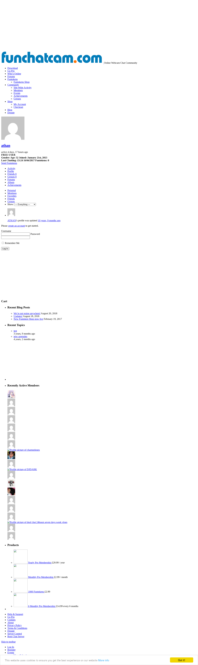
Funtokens (12, 79)
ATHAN (11, 220)
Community (13, 84)
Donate (11, 112)
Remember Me (11, 243)
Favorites (11, 196)
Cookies (11, 619)
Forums (11, 76)
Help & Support (15, 614)
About (10, 622)
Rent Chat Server (15, 636)
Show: (10, 204)
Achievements (21, 96)
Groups (17, 98)
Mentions (12, 193)
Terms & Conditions (17, 628)
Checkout (18, 107)
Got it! (181, 660)
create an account (16, 225)
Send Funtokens (9, 163)
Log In (10, 647)
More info (103, 660)
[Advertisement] (99, 28)
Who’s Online (14, 73)
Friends (12, 174)
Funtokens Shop (22, 82)
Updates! (18, 316)
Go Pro (11, 71)
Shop (10, 101)
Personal (11, 190)
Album (10, 182)
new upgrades (20, 336)
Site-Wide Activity (23, 87)
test (15, 331)
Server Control (14, 633)
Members (18, 90)
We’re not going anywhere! (27, 313)
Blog (9, 110)
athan (5, 145)
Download (12, 68)
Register (11, 649)
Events (17, 93)
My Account (20, 104)
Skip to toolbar (8, 641)
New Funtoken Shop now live (28, 319)
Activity (11, 168)
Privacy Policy (14, 625)
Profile (10, 171)
